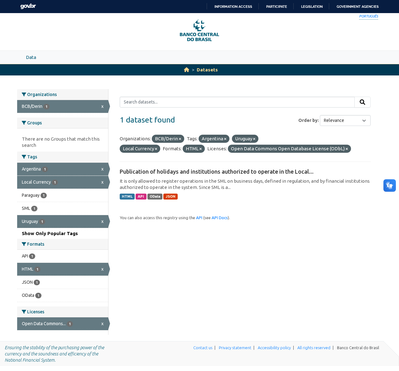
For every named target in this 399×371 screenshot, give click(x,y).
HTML (127, 196)
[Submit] (362, 102)
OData (155, 196)
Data (31, 57)
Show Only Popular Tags (50, 233)
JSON (170, 196)
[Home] (186, 69)
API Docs (220, 217)
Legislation (312, 6)
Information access (233, 6)
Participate (276, 6)
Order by (308, 120)
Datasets (207, 69)
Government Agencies (358, 6)
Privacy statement (235, 347)
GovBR (28, 6)
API (141, 196)
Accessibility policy (274, 347)
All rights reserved (313, 347)
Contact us (202, 347)
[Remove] (180, 139)
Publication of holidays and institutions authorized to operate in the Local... (217, 171)
